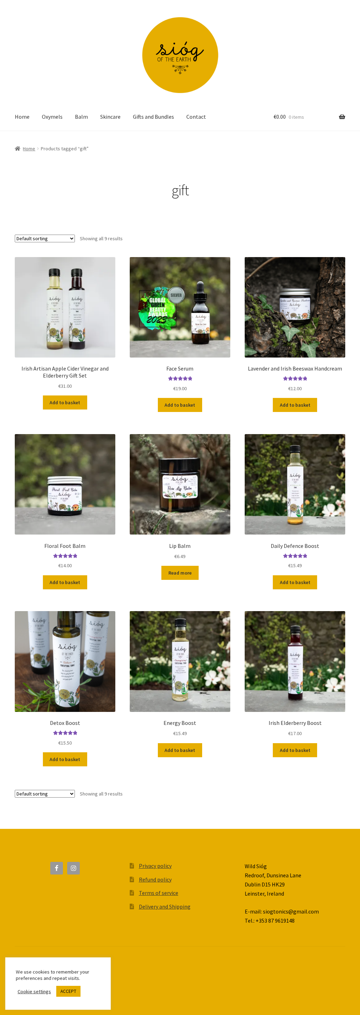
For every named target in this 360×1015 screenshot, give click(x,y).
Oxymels (52, 116)
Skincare (110, 116)
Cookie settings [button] (34, 991)
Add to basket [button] (65, 402)
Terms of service (158, 892)
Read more (180, 573)
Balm (81, 116)
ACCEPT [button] (68, 991)
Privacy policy (155, 865)
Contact (196, 116)
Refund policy (155, 879)
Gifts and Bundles (153, 116)
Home (22, 116)
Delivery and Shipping (165, 906)
